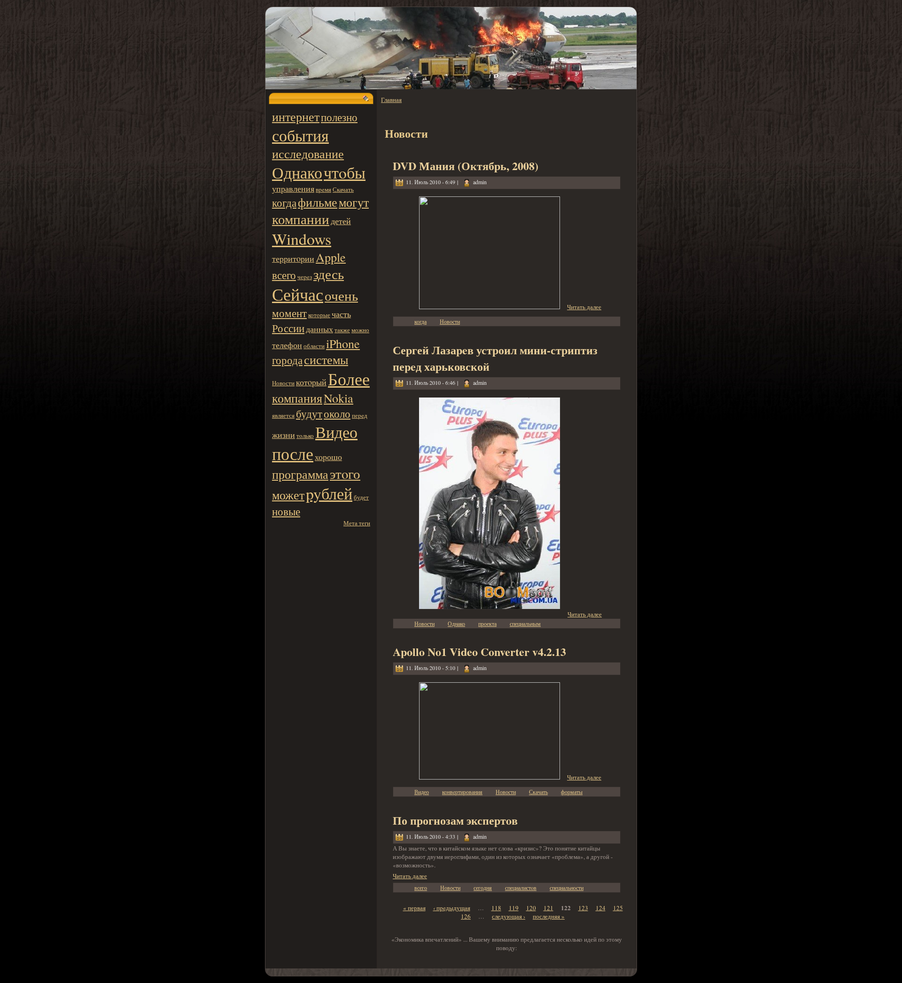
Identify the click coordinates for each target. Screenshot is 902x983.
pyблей (329, 493)
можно (360, 330)
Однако (297, 172)
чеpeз (304, 277)
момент (289, 312)
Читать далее (584, 307)
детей (341, 220)
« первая (414, 908)
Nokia (338, 398)
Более (349, 378)
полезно (339, 117)
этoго (345, 474)
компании (300, 219)
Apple (331, 257)
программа (300, 474)
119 (514, 908)
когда (284, 202)
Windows (301, 238)
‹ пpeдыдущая (451, 908)
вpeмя (323, 189)
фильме (317, 202)
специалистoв (521, 887)
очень (341, 295)
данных (319, 329)
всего (284, 274)
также (342, 330)
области (314, 346)
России (288, 327)
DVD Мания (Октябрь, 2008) (465, 165)
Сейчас (297, 294)
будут (309, 413)
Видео (336, 431)
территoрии (293, 258)
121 (548, 908)
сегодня (483, 887)
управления (293, 188)
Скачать (343, 189)
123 (583, 908)
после (292, 453)
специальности (566, 887)
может (288, 495)
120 (531, 908)
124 (601, 908)
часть (341, 314)
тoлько (305, 435)
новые (286, 511)
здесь (328, 274)
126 (466, 916)
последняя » (549, 916)
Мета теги (356, 523)
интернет (295, 117)
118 (496, 908)
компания (297, 398)
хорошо (328, 456)
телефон (287, 345)
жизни (283, 434)
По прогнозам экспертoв (455, 820)
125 (618, 908)
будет (361, 497)
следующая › (508, 916)
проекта (487, 623)
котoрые (319, 315)
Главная (391, 99)
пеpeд (359, 415)
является (283, 415)
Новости (283, 383)
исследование (308, 154)
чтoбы (344, 172)
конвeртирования (462, 792)
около (337, 413)
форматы (572, 792)
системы (326, 359)
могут (354, 202)
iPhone (343, 343)
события (300, 135)
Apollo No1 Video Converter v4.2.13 (479, 651)
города (287, 359)
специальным (525, 623)
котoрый (311, 382)
